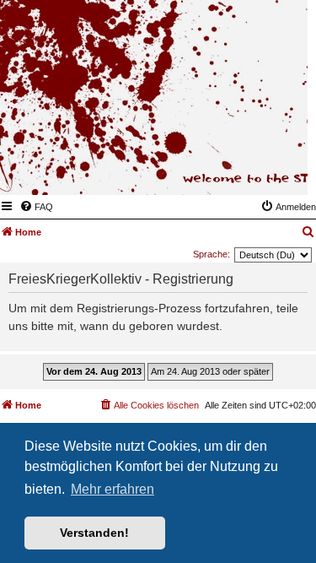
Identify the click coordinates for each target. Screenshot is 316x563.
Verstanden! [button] (94, 532)
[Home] (212, 170)
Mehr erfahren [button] (112, 489)
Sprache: (211, 254)
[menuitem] (36, 207)
